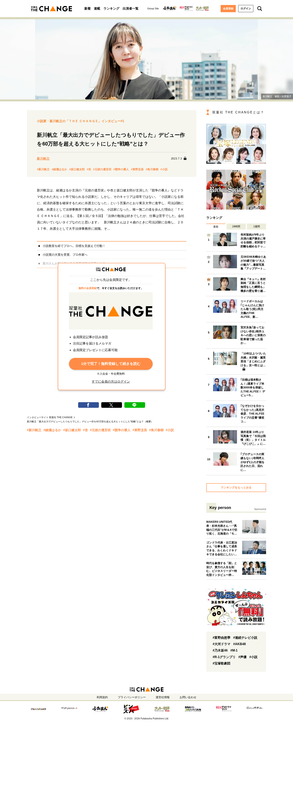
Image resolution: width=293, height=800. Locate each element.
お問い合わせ (188, 697)
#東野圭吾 (137, 169)
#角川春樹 (152, 169)
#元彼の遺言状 (102, 169)
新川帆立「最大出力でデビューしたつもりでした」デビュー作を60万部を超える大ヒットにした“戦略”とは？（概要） (90, 421)
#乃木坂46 (220, 650)
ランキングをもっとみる (236, 487)
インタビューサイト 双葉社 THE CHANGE (50, 417)
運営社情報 (163, 697)
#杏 (89, 169)
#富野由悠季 (221, 637)
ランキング (111, 8)
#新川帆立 (43, 169)
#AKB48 (239, 644)
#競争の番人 (121, 169)
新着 (87, 8)
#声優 (242, 657)
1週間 (256, 226)
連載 (97, 8)
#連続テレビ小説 (245, 637)
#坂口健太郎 (77, 169)
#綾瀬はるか (59, 169)
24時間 (236, 226)
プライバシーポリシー (132, 697)
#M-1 (234, 650)
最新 (215, 226)
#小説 (164, 169)
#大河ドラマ (221, 644)
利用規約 (102, 697)
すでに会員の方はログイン (111, 381)
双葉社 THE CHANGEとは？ (238, 112)
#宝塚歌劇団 (221, 663)
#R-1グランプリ (224, 657)
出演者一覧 (131, 8)
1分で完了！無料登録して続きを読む (111, 364)
